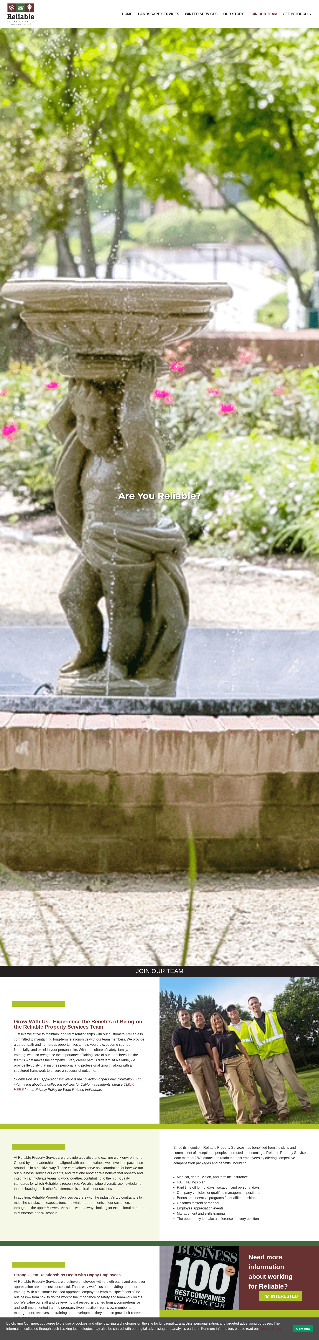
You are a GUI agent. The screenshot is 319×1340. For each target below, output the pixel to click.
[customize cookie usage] (7, 1335)
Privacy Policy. (271, 1328)
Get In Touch (295, 14)
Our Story (233, 14)
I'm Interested (280, 1296)
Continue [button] (303, 1328)
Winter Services (201, 14)
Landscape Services (158, 14)
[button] (283, 1329)
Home (127, 14)
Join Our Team (263, 14)
